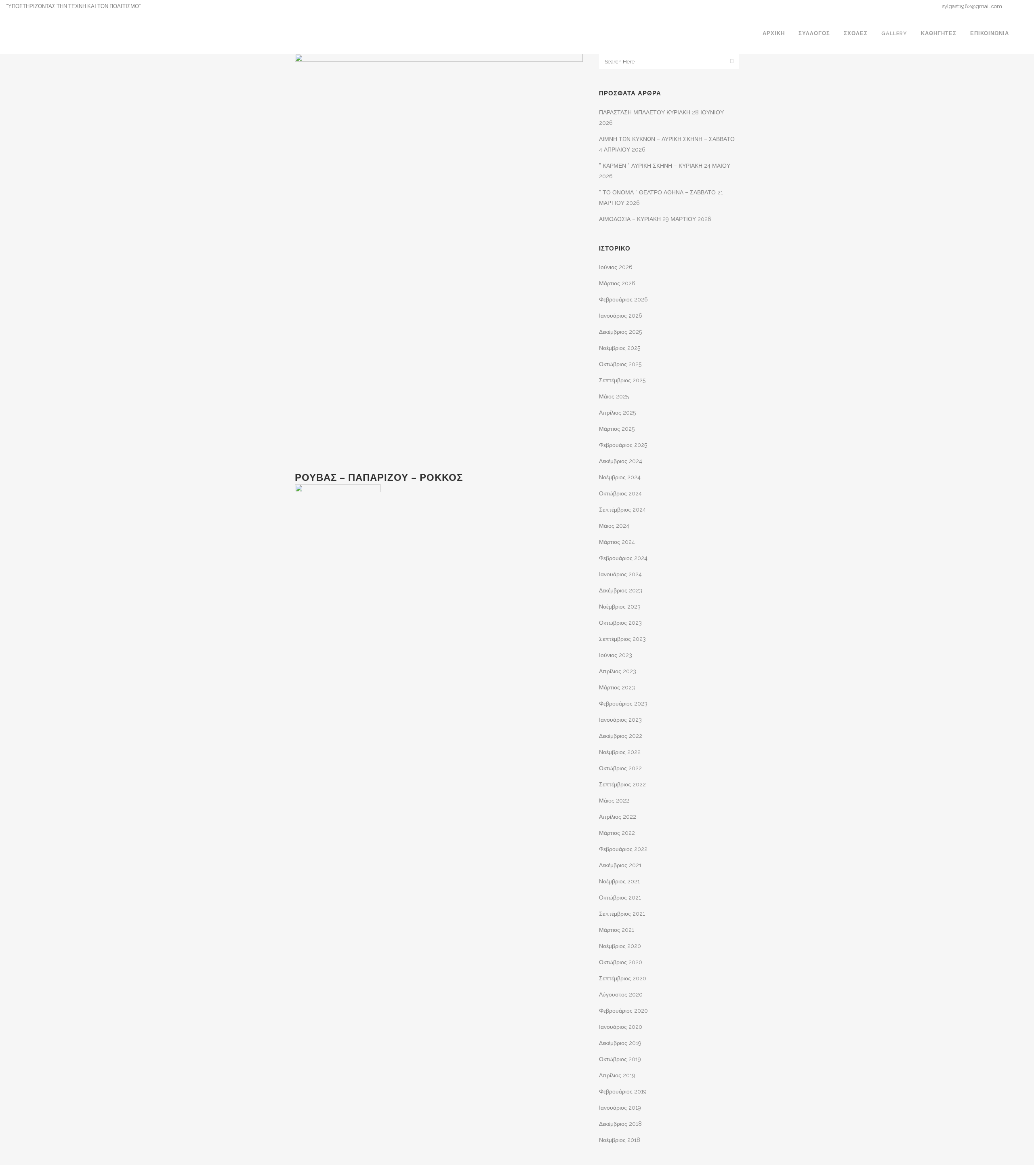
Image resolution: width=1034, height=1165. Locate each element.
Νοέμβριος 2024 (620, 477)
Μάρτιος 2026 (617, 283)
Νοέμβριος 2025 (619, 348)
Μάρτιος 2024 (617, 542)
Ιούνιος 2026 (616, 267)
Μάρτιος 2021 (616, 930)
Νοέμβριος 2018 (619, 1140)
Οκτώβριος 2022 (620, 768)
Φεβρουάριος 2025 (623, 445)
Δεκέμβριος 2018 (620, 1124)
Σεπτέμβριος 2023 (622, 639)
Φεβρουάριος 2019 (623, 1091)
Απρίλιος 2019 (617, 1075)
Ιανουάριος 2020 (620, 1027)
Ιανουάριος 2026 (620, 315)
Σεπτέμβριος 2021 (622, 913)
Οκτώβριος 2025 (620, 364)
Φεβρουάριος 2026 (623, 299)
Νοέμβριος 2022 (620, 752)
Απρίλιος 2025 (617, 412)
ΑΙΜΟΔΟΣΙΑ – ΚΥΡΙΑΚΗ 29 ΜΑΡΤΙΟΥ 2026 (655, 219)
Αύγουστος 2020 (621, 994)
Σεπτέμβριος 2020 (622, 978)
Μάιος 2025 (614, 396)
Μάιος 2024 (614, 525)
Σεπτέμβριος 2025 (622, 380)
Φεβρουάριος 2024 (623, 558)
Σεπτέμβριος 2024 (622, 509)
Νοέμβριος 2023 (620, 606)
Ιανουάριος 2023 (620, 719)
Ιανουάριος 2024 (620, 574)
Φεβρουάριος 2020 (623, 1010)
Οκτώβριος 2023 (620, 622)
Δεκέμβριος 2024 (620, 461)
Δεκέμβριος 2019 (620, 1043)
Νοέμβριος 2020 (620, 946)
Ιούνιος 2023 (615, 655)
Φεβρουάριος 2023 (623, 703)
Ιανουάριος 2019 (620, 1107)
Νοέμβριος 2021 (619, 881)
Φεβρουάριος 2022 (623, 849)
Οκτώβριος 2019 (620, 1059)
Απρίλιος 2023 (617, 671)
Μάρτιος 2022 (617, 833)
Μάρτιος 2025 (617, 429)
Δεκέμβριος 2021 (620, 865)
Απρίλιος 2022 (617, 816)
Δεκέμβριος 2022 (620, 736)
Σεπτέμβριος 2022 (622, 784)
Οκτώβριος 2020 (620, 962)
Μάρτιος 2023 (617, 687)
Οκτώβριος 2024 (620, 493)
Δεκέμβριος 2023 (620, 590)
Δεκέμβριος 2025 (620, 332)
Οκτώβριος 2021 (620, 897)
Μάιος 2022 (614, 800)
